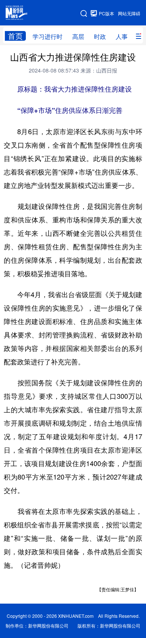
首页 (15, 36)
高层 (78, 36)
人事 (122, 36)
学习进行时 (48, 36)
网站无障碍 (129, 13)
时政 (100, 36)
